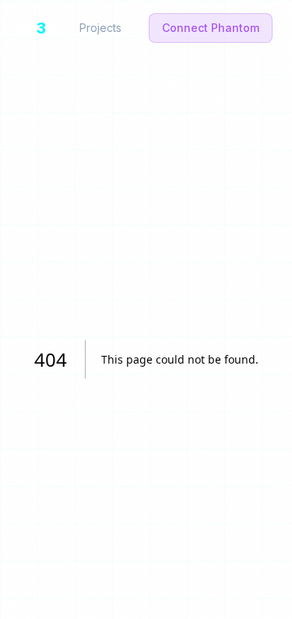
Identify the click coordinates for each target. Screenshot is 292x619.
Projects (100, 27)
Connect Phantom (210, 27)
